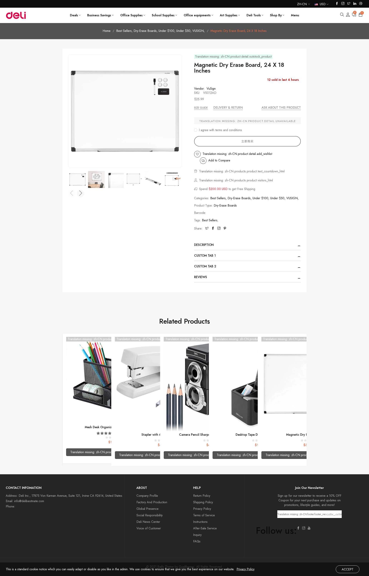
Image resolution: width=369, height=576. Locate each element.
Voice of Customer (148, 528)
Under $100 (167, 31)
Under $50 (183, 31)
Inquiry (197, 535)
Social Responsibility (149, 515)
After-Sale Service (205, 528)
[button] (106, 433)
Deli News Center (148, 522)
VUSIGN (198, 31)
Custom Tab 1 (205, 255)
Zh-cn (302, 4)
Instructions (200, 522)
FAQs (196, 541)
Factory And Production (151, 502)
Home (107, 31)
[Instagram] (218, 228)
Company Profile (147, 495)
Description (204, 245)
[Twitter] (206, 228)
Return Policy (201, 495)
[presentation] (71, 193)
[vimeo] (224, 228)
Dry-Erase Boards (146, 31)
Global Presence (147, 509)
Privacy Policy (202, 509)
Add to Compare (219, 160)
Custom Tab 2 (205, 266)
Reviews (200, 277)
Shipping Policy (203, 502)
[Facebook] (212, 228)
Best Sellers (124, 31)
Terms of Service (204, 515)
